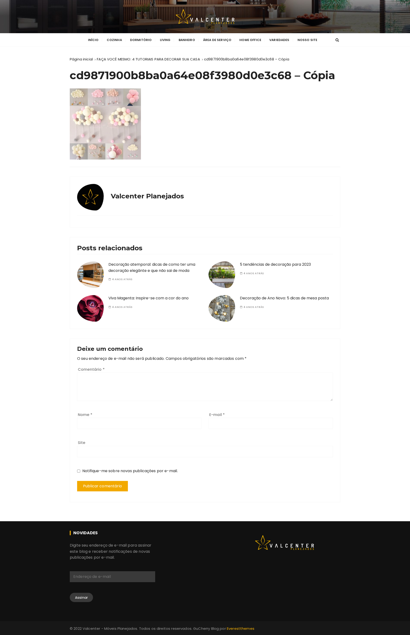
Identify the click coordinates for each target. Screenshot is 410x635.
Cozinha (114, 40)
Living (165, 40)
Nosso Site (307, 40)
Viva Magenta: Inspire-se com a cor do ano (148, 298)
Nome (85, 414)
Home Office (250, 40)
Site (81, 442)
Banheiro (187, 40)
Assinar (81, 597)
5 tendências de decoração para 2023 (275, 264)
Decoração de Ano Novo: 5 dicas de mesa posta (284, 298)
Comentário (91, 369)
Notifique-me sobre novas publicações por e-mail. (130, 471)
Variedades (279, 40)
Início (93, 40)
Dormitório (141, 40)
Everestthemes (240, 628)
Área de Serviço (217, 40)
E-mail (217, 414)
